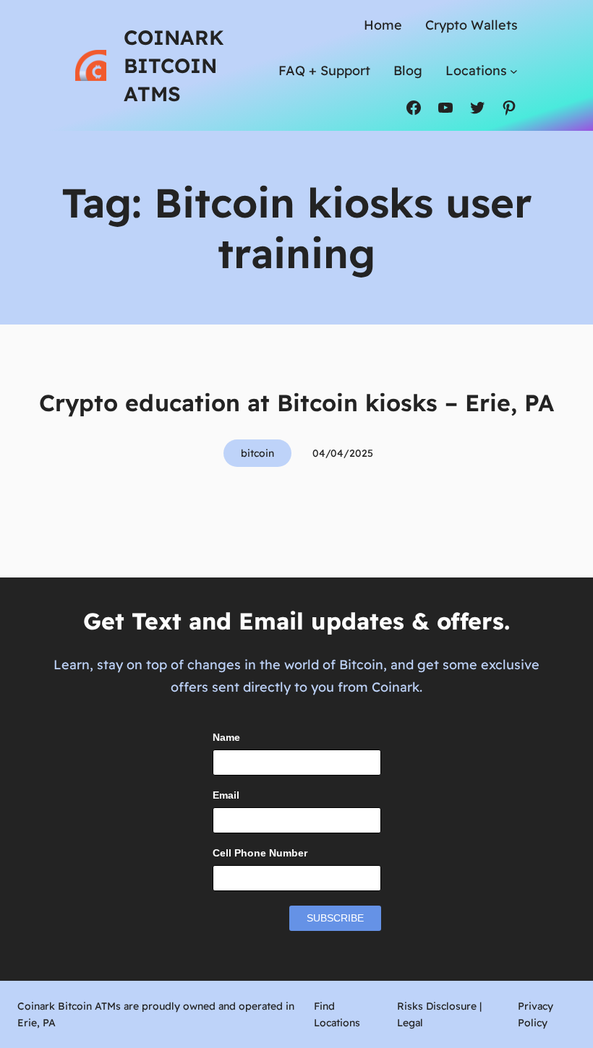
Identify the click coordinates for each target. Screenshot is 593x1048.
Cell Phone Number (260, 853)
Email (226, 795)
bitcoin (257, 453)
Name (226, 737)
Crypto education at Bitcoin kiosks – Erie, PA (296, 402)
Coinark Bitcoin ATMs (174, 65)
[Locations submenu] (514, 70)
